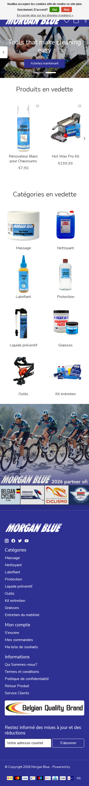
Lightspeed (13, 771)
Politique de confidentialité (27, 678)
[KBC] (55, 778)
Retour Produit (17, 686)
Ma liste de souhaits (21, 647)
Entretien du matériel (22, 615)
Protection (65, 296)
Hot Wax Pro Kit (65, 156)
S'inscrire (12, 632)
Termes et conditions (22, 671)
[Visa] (25, 778)
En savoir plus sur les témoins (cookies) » (45, 15)
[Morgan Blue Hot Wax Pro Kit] (65, 126)
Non (66, 9)
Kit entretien (65, 394)
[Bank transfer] (63, 778)
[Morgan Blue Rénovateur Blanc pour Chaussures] (23, 126)
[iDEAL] (10, 778)
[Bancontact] (33, 778)
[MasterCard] (17, 778)
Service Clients (17, 693)
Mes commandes (19, 639)
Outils (23, 394)
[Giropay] (70, 778)
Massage (23, 248)
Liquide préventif (23, 345)
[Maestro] (40, 778)
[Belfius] (48, 778)
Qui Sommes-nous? (21, 664)
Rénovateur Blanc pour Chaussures (23, 158)
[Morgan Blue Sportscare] (33, 20)
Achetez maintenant (44, 63)
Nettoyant (65, 248)
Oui (54, 9)
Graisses (65, 345)
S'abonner (68, 743)
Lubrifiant (23, 296)
